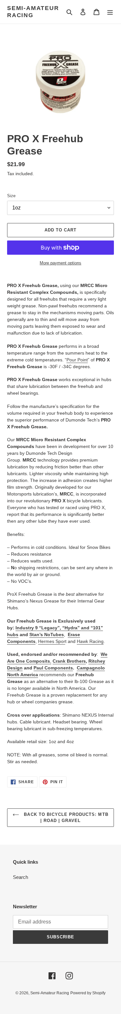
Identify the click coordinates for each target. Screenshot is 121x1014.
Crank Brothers (69, 661)
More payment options (60, 263)
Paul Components (53, 667)
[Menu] (110, 12)
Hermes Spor (51, 641)
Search (20, 877)
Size (11, 195)
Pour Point (77, 359)
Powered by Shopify (88, 993)
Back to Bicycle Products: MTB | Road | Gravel (65, 817)
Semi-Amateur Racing (33, 11)
